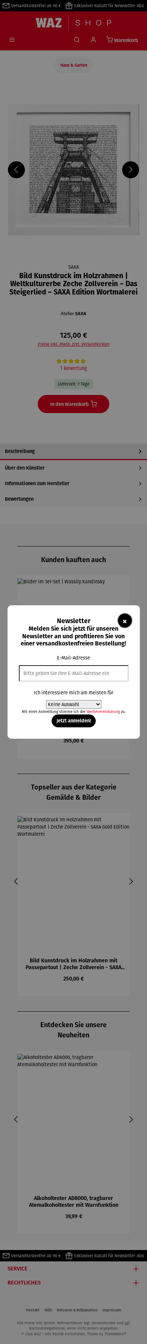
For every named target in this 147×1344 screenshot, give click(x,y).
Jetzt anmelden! (74, 720)
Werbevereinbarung (103, 711)
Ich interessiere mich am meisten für (73, 692)
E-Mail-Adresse (73, 657)
